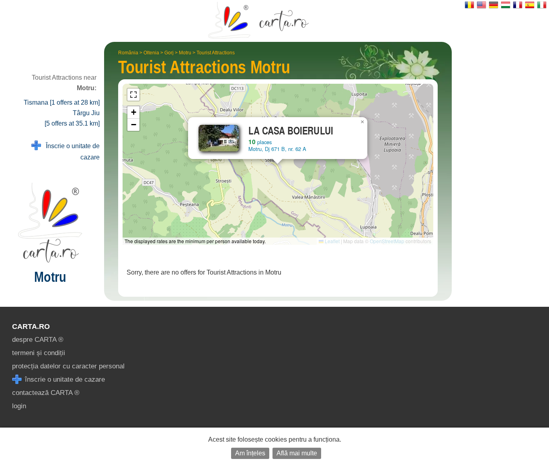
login (19, 406)
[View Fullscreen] (133, 95)
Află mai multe (297, 453)
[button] (362, 122)
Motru (185, 53)
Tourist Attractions (216, 53)
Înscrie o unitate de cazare (70, 152)
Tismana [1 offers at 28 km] (62, 102)
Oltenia (151, 53)
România (128, 53)
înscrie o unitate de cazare (64, 379)
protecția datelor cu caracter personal (68, 366)
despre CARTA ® (38, 339)
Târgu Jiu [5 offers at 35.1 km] (72, 118)
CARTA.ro (31, 326)
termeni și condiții (38, 353)
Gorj (169, 53)
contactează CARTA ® (46, 393)
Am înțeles (250, 453)
